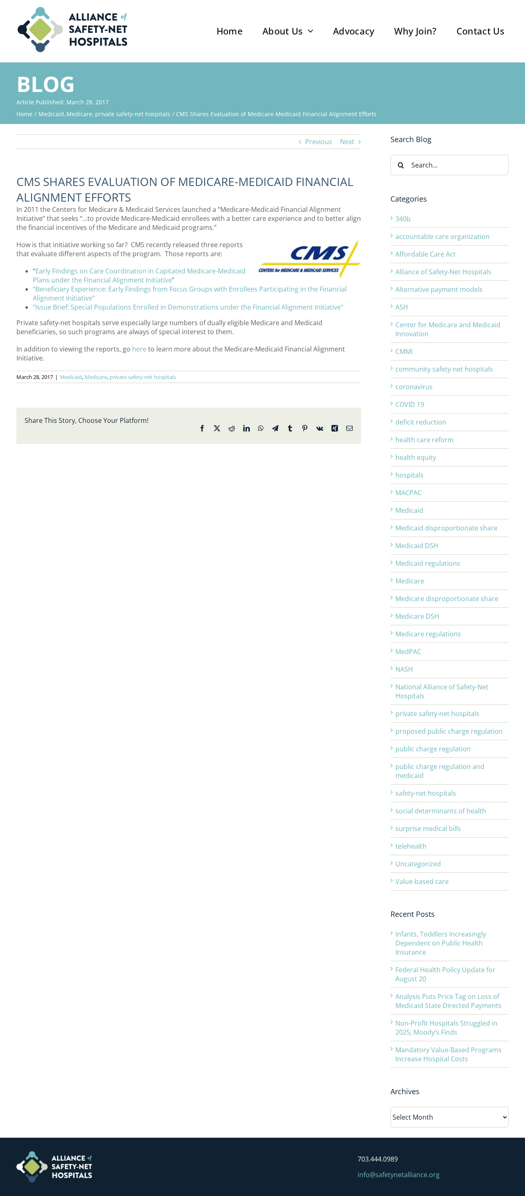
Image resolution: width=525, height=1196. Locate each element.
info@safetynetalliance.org (399, 1174)
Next (347, 141)
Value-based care (422, 881)
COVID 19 (409, 404)
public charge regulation (433, 748)
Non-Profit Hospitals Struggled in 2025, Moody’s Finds (446, 1028)
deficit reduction (420, 422)
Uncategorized (418, 863)
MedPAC (408, 651)
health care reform (424, 439)
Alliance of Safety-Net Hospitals (443, 271)
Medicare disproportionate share (446, 598)
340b (403, 218)
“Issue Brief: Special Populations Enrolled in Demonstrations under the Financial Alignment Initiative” (188, 307)
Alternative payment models (439, 289)
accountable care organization (442, 236)
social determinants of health (440, 810)
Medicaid (71, 377)
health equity (415, 457)
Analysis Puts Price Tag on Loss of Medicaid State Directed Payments (448, 1001)
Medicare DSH (417, 616)
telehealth (411, 846)
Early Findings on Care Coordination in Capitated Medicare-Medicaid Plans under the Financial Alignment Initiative (139, 275)
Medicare (95, 377)
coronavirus (414, 386)
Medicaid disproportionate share (446, 528)
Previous (318, 141)
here (140, 349)
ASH (401, 307)
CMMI (404, 351)
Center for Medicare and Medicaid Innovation (447, 329)
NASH (404, 669)
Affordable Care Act (425, 254)
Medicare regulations (428, 633)
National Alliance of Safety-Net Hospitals (441, 691)
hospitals (409, 475)
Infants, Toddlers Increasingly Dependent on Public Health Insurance (440, 943)
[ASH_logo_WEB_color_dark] (72, 10)
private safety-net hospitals (143, 377)
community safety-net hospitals (444, 369)
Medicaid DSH (416, 545)
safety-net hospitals (425, 793)
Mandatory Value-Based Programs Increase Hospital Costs (448, 1054)
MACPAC (408, 492)
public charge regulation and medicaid (439, 771)
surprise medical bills (428, 828)
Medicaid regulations (427, 563)
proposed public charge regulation (449, 731)
